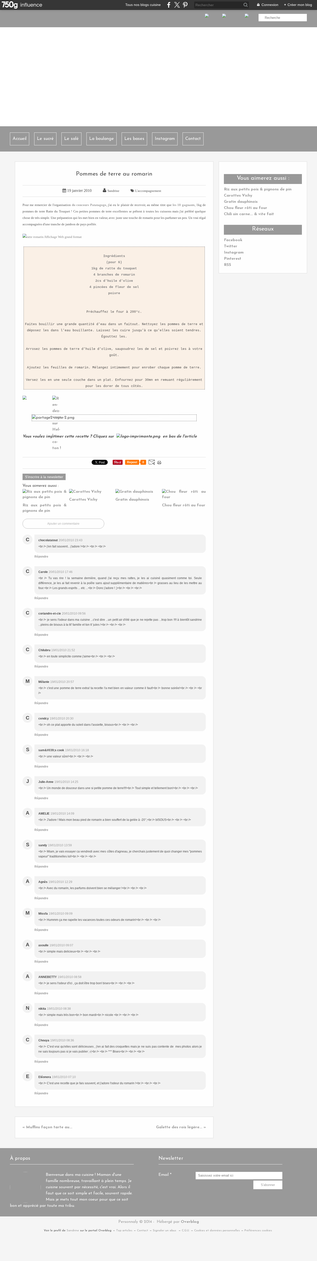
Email (163, 1175)
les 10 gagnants (183, 205)
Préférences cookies (258, 1230)
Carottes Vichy (238, 196)
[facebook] (169, 5)
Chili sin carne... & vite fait (249, 214)
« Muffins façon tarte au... (47, 1127)
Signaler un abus (165, 1230)
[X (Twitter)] (177, 5)
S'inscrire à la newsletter (44, 477)
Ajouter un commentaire (63, 523)
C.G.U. (185, 1230)
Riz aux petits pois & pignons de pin (257, 189)
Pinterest (232, 259)
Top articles (124, 1230)
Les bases (134, 139)
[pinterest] (185, 5)
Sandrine (73, 1230)
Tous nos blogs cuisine (143, 5)
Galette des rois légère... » (181, 1127)
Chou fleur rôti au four (245, 208)
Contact (193, 139)
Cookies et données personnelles (217, 1230)
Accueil (19, 139)
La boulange (101, 139)
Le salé (71, 139)
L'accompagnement (148, 190)
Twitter (230, 246)
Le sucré (45, 139)
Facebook (233, 240)
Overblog (190, 1222)
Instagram (165, 139)
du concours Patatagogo (89, 205)
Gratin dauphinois (241, 202)
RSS (227, 265)
